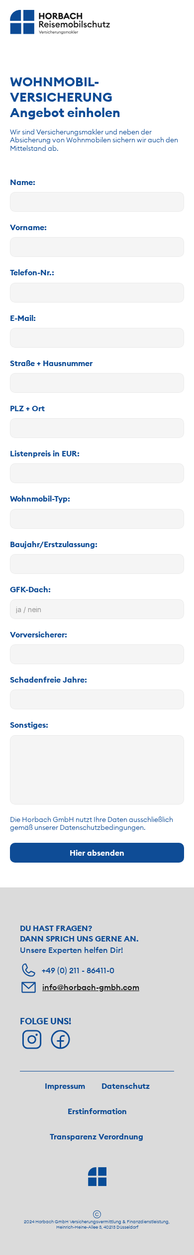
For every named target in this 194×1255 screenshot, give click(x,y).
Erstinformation (97, 1111)
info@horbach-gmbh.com (90, 987)
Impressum (65, 1086)
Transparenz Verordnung (96, 1136)
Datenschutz (125, 1086)
